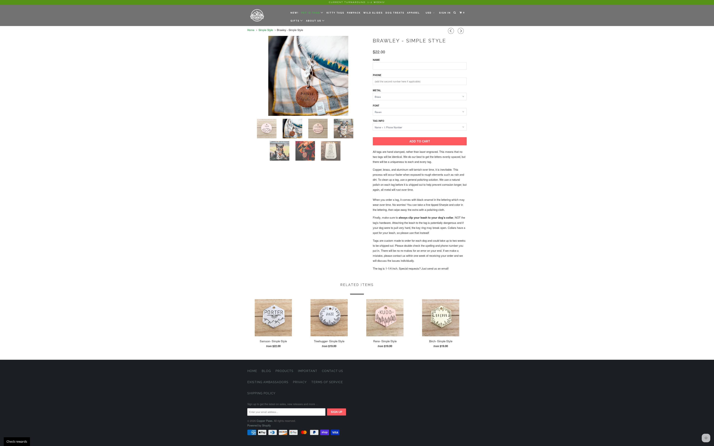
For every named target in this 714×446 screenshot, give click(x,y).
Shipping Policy (261, 393)
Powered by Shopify (259, 425)
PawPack (354, 13)
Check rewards (17, 441)
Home (252, 371)
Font (376, 105)
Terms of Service (327, 382)
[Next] (461, 31)
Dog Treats (394, 13)
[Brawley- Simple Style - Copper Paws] (326, 76)
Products (284, 371)
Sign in (445, 13)
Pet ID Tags (311, 13)
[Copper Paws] (266, 15)
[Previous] (451, 31)
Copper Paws (264, 421)
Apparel (413, 13)
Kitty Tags (335, 13)
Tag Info (378, 121)
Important (307, 371)
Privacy (300, 382)
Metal (377, 90)
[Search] (455, 13)
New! (294, 13)
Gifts (295, 21)
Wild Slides (373, 13)
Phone (377, 75)
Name (376, 60)
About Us (314, 21)
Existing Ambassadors (267, 382)
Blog (266, 371)
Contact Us (332, 371)
